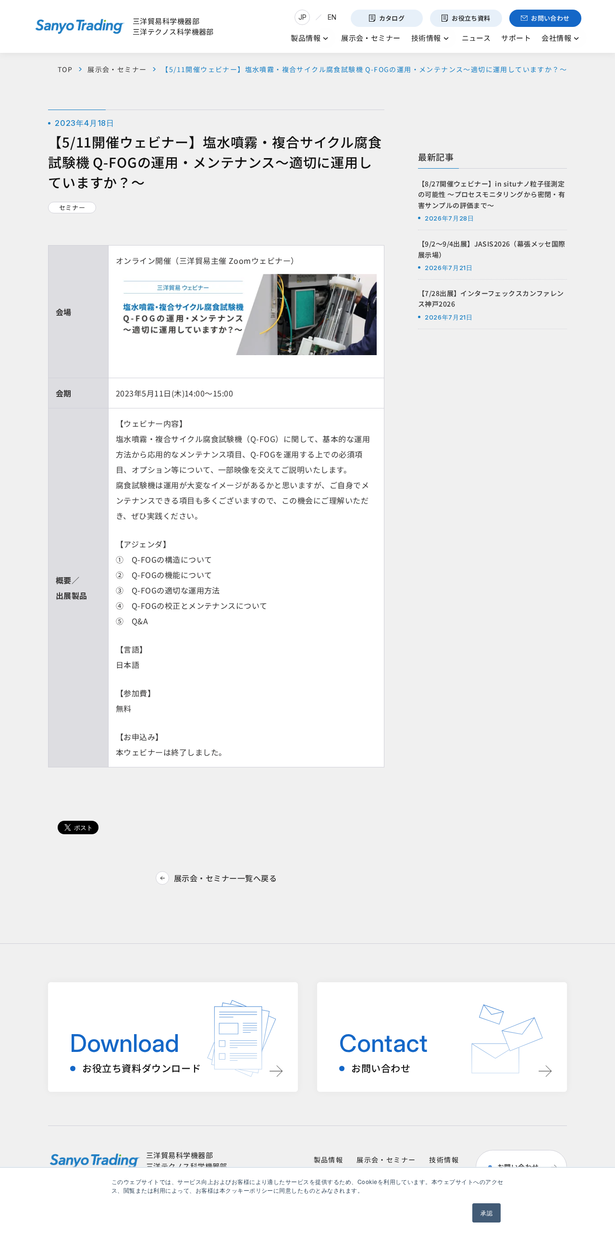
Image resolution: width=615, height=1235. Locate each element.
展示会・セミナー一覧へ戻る (225, 878)
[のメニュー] (325, 38)
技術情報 (444, 1159)
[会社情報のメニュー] (576, 38)
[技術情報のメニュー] (446, 38)
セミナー (72, 207)
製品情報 (329, 1159)
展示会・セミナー (117, 69)
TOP (65, 69)
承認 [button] (486, 1213)
